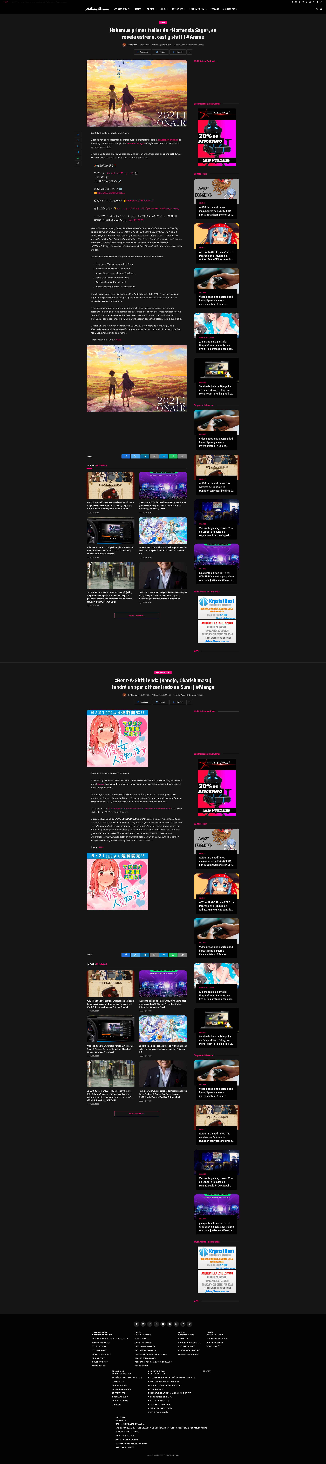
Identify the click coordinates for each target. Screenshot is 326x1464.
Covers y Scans (100, 1362)
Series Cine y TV (156, 1374)
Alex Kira (133, 45)
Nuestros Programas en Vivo (131, 1443)
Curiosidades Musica (189, 1343)
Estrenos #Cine (156, 1389)
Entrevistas (118, 1393)
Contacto (121, 1420)
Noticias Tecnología (159, 1405)
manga (100, 784)
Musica (150, 9)
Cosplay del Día (120, 1397)
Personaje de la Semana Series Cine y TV (169, 1393)
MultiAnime (229, 9)
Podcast (214, 9)
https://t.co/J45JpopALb (139, 200)
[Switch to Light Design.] (317, 9)
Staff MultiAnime (125, 1447)
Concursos (118, 1381)
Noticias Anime (121, 9)
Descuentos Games (145, 1346)
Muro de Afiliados (125, 1436)
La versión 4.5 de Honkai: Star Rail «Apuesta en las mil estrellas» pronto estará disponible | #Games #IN (163, 550)
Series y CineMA (197, 9)
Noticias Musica (187, 1335)
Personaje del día (121, 1389)
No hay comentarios (196, 45)
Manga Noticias (206, 337)
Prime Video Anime (101, 1354)
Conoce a (183, 1339)
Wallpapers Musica (188, 1354)
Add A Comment (137, 615)
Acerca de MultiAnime (127, 1432)
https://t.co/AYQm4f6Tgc (111, 193)
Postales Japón (215, 1343)
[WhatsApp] (78, 158)
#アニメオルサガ (125, 208)
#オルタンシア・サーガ (120, 173)
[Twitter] (78, 140)
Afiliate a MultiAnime (127, 1439)
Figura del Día (119, 1385)
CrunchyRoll (99, 1346)
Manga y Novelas (101, 1343)
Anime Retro (98, 1366)
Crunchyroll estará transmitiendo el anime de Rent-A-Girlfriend (139, 808)
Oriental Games (143, 1343)
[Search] (321, 9)
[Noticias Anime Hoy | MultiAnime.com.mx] (97, 9)
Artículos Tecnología (160, 1408)
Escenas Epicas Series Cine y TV (165, 1385)
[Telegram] (78, 152)
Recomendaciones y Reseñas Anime (110, 1339)
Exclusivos (177, 9)
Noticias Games (143, 1335)
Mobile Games (142, 1339)
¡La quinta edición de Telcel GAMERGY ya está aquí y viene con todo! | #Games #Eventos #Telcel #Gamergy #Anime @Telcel (41, 2)
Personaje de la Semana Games (151, 1354)
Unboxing (117, 1405)
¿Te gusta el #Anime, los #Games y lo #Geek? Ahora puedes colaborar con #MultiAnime (161, 1428)
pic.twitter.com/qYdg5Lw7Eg (163, 208)
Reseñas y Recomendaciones (127, 1377)
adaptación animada (168, 140)
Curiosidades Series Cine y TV (163, 1381)
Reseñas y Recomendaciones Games (153, 1362)
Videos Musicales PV (189, 1350)
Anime (163, 22)
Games (138, 9)
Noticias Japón (215, 1335)
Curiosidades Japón (217, 1339)
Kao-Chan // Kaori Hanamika (130, 1424)
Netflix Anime (99, 1350)
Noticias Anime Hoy (102, 1335)
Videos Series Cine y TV (160, 1397)
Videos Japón (213, 1346)
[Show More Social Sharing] (189, 52)
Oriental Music (186, 1346)
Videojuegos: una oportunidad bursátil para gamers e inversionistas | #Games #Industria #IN (216, 300)
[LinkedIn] (78, 146)
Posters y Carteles (158, 1401)
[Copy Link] (78, 163)
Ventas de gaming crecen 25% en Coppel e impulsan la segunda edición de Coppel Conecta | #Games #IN (216, 531)
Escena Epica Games (145, 1358)
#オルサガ (141, 208)
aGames (202, 292)
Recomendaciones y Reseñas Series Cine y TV (171, 1377)
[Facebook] (78, 135)
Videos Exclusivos (121, 1374)
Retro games (141, 1366)
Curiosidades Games (145, 1350)
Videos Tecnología (158, 1412)
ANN (118, 339)
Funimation (98, 1358)
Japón (163, 9)
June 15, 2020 (135, 220)
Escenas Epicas (120, 1401)
